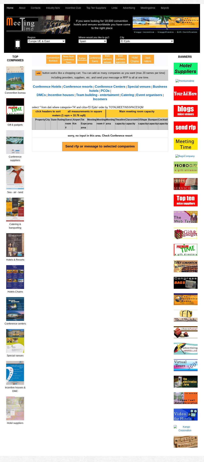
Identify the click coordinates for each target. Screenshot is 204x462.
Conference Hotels (47, 86)
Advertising (129, 7)
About (22, 7)
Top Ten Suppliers (96, 7)
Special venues (139, 86)
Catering (127, 95)
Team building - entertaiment (97, 95)
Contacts (35, 7)
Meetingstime (148, 7)
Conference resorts (78, 86)
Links (114, 7)
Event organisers (149, 95)
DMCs (41, 95)
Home (10, 7)
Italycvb (165, 7)
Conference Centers (110, 86)
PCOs (105, 90)
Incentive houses (61, 95)
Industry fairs (53, 7)
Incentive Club (73, 7)
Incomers (100, 99)
